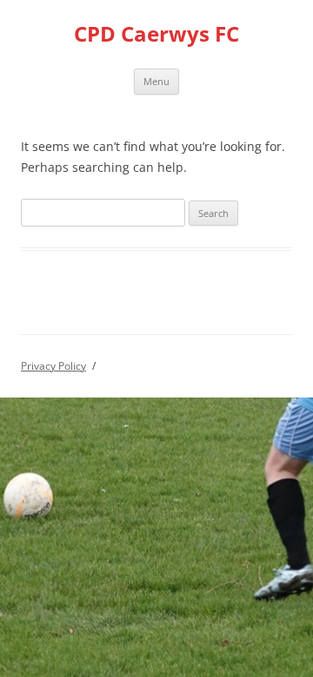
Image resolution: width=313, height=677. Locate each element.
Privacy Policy (53, 365)
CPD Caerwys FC (156, 34)
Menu (156, 81)
